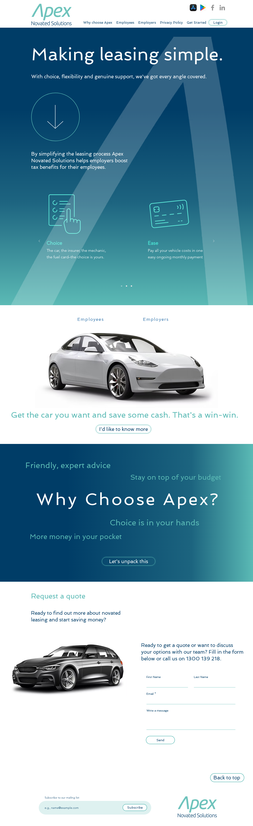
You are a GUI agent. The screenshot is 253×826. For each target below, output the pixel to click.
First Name (153, 677)
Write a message (157, 710)
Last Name (201, 677)
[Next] (214, 241)
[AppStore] (193, 7)
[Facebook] (212, 7)
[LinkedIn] (222, 7)
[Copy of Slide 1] (72, 475)
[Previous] (39, 241)
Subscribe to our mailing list (62, 797)
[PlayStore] (203, 7)
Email (150, 693)
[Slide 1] (67, 475)
